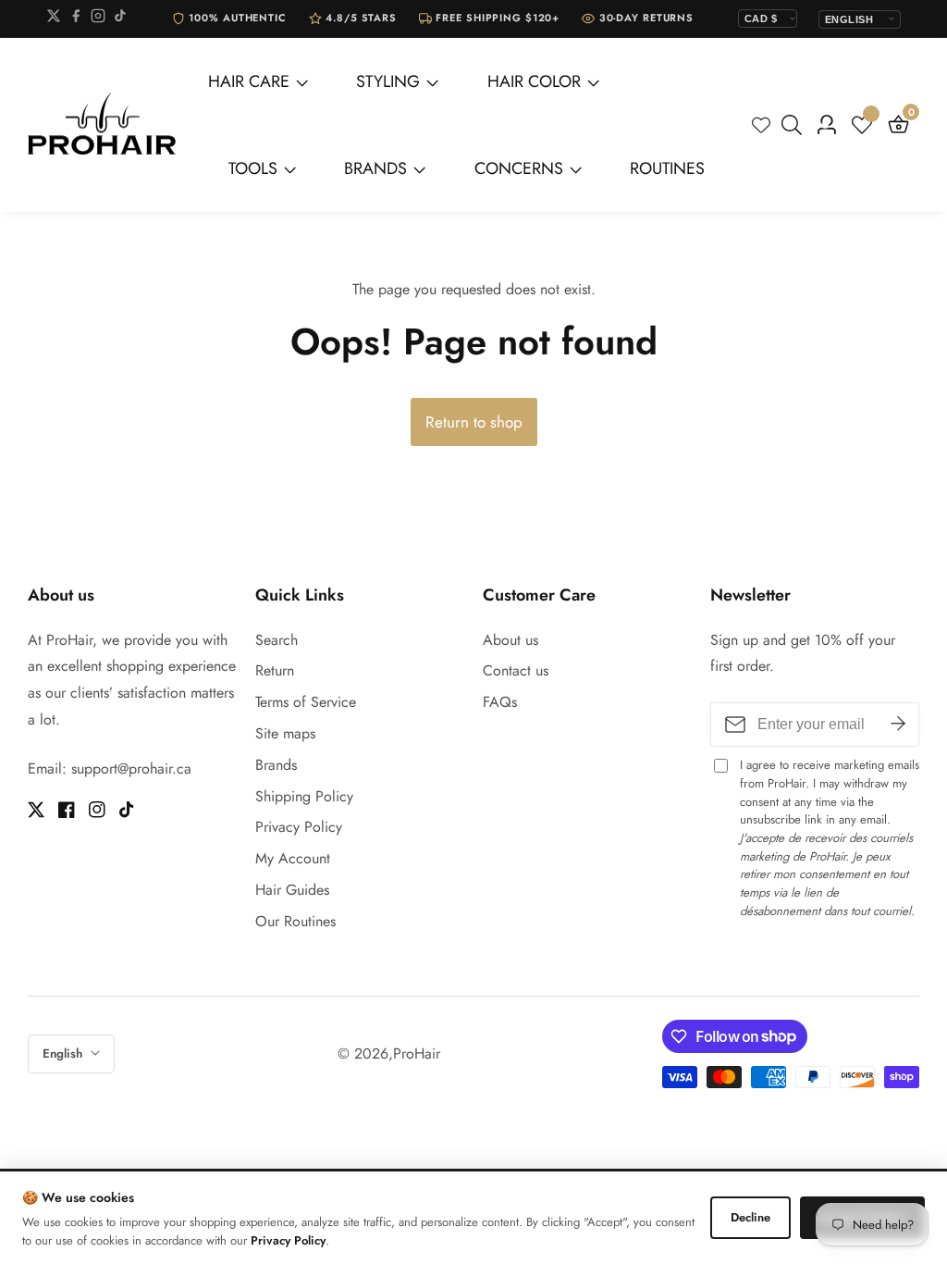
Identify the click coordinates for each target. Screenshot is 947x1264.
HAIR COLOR (534, 81)
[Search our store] (795, 125)
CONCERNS (518, 168)
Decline (750, 1217)
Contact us (515, 670)
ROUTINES (667, 168)
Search (276, 640)
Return (274, 670)
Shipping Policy (304, 796)
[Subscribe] (898, 724)
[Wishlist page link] (761, 125)
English (64, 1053)
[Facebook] (75, 19)
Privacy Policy (298, 826)
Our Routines (295, 921)
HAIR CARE (248, 81)
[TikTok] (120, 19)
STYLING (388, 81)
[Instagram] (98, 19)
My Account (292, 858)
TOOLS (252, 168)
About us (510, 640)
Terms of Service (305, 702)
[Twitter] (53, 19)
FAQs (500, 702)
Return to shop (474, 422)
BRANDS (375, 168)
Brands (276, 764)
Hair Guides (292, 889)
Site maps (285, 733)
